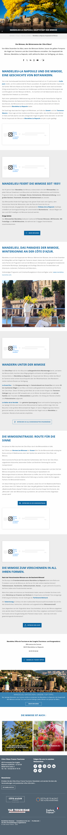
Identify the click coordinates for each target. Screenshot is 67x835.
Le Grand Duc (6, 385)
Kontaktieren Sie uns (23, 821)
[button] (52, 4)
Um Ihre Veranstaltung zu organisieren (13, 822)
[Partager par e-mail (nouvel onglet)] (37, 60)
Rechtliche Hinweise (7, 821)
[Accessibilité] (44, 4)
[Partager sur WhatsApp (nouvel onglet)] (34, 60)
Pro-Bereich (35, 821)
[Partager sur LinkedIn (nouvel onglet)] (30, 60)
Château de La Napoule (46, 207)
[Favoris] (48, 4)
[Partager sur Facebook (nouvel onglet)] (23, 60)
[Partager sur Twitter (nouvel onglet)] (27, 60)
